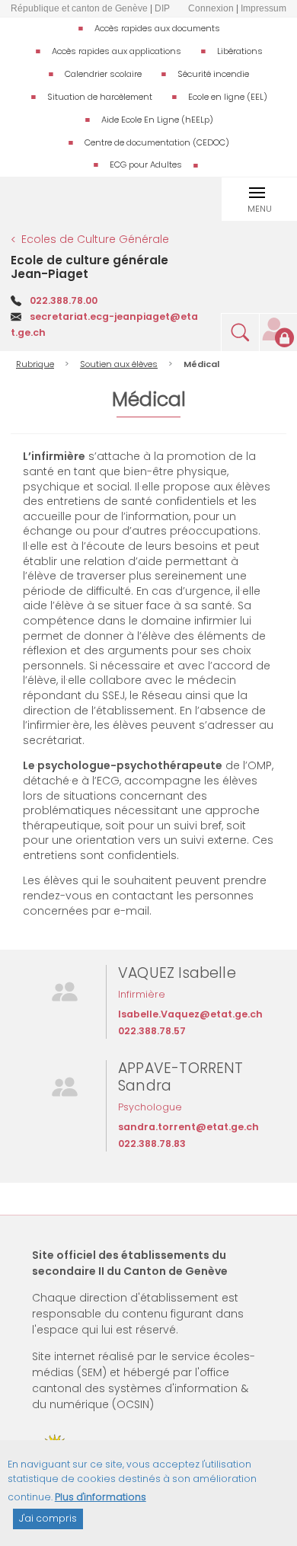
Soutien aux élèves (119, 364)
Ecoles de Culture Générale (95, 239)
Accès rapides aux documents (157, 28)
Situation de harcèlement (99, 97)
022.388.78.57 (152, 1030)
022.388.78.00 (63, 300)
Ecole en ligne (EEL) (227, 97)
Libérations (240, 51)
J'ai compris (48, 1518)
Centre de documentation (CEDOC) (157, 142)
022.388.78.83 (152, 1143)
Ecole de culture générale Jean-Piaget (89, 267)
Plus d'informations (100, 1496)
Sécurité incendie (213, 74)
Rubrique (35, 364)
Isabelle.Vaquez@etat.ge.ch (190, 1014)
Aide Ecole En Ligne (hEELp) (157, 119)
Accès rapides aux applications (116, 51)
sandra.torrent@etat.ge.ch (188, 1126)
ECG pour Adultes (146, 164)
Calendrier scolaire (103, 74)
